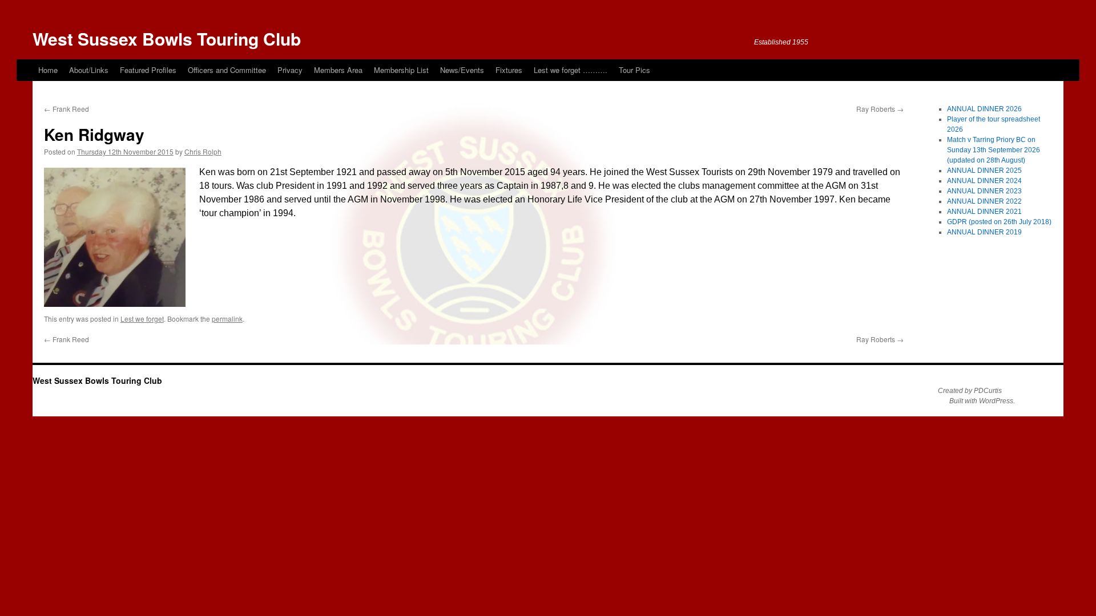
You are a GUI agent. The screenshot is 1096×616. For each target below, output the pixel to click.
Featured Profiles (148, 69)
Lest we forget (142, 318)
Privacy (290, 69)
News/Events (462, 69)
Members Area (338, 69)
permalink (227, 318)
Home (48, 69)
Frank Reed (66, 109)
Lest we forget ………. (570, 69)
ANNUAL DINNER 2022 (984, 201)
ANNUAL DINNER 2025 (984, 171)
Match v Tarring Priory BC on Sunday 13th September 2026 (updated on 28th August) (993, 150)
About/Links (88, 69)
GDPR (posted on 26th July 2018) (999, 222)
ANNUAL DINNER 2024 (984, 181)
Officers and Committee (227, 69)
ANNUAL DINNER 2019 (984, 232)
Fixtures (508, 69)
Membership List (401, 69)
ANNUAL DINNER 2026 (984, 109)
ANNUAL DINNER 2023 (984, 191)
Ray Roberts (880, 109)
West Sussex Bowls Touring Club (167, 38)
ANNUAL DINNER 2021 (984, 212)
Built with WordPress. (982, 401)
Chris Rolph (202, 151)
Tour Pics (634, 69)
